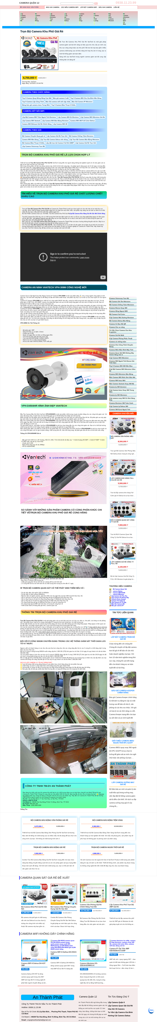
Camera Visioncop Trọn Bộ (119, 298)
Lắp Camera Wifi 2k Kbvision (68, 117)
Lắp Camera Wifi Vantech (31, 120)
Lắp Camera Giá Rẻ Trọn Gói (57, 136)
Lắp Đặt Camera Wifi (88, 7)
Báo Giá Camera (52, 7)
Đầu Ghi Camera (105, 7)
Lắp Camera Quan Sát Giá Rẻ (120, 1006)
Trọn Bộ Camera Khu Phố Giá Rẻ (41, 31)
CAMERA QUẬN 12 (29, 3)
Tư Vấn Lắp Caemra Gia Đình (120, 1012)
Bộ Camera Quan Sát (119, 589)
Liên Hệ (116, 7)
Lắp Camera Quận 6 (116, 1002)
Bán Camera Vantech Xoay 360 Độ (121, 384)
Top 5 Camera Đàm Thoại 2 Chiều (63, 105)
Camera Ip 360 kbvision (117, 387)
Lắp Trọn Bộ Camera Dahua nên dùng (54, 139)
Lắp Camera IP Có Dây (117, 602)
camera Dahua (117, 591)
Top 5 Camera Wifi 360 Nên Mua (120, 366)
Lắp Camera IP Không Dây (119, 597)
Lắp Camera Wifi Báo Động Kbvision (55, 120)
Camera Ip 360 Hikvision (118, 395)
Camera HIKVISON (118, 593)
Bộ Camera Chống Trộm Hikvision (121, 305)
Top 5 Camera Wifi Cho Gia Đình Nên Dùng (85, 98)
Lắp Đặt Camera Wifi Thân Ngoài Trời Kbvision (39, 117)
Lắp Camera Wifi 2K (60, 124)
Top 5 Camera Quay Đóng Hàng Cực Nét (36, 98)
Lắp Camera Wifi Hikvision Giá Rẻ (92, 117)
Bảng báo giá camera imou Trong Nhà (36, 105)
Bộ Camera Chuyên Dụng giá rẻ (33, 136)
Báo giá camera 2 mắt (61, 98)
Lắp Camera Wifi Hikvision (119, 358)
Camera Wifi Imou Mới (117, 380)
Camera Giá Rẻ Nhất (116, 335)
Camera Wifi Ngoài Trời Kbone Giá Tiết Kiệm (121, 362)
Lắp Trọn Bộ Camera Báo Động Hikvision (84, 139)
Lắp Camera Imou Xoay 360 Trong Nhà (121, 391)
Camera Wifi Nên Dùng (30, 139)
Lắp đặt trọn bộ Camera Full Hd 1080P (60, 143)
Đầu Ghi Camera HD (117, 604)
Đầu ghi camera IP (116, 605)
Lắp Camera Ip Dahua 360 (118, 406)
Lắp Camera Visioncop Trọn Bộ (33, 146)
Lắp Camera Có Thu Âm (118, 596)
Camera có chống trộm (117, 342)
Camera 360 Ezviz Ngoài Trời (119, 409)
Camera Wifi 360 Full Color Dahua (82, 120)
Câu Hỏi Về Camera (116, 1009)
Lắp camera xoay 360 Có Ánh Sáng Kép (122, 399)
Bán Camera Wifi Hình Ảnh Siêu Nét (122, 377)
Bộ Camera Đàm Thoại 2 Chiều (33, 143)
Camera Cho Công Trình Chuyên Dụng (121, 345)
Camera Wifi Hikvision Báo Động (121, 374)
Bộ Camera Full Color (117, 314)
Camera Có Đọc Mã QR (117, 324)
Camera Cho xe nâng (117, 327)
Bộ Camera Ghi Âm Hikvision (119, 301)
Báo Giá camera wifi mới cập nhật (58, 101)
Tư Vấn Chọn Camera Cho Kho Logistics (120, 331)
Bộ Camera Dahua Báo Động (119, 321)
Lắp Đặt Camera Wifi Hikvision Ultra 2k (122, 370)
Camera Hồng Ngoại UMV (118, 311)
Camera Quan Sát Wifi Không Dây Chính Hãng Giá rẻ (121, 354)
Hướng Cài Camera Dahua (119, 1016)
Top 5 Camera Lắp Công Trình (33, 101)
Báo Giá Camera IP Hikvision (82, 101)
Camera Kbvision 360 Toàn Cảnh (121, 403)
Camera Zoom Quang (117, 599)
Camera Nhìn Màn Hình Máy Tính (121, 350)
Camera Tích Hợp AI (117, 601)
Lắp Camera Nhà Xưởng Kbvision (121, 317)
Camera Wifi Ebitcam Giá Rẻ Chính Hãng (36, 124)
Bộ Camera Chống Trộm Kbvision (81, 136)
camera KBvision (118, 594)
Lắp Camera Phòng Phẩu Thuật (120, 338)
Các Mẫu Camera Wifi (69, 7)
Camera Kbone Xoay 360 (118, 308)
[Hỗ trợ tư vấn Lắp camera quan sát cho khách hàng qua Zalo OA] (151, 1010)
